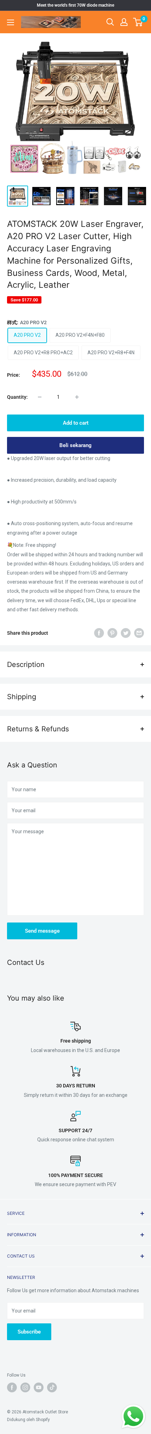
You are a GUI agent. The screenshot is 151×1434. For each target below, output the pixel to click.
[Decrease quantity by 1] (39, 397)
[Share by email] (139, 633)
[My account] (123, 22)
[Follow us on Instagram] (25, 1387)
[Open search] (110, 22)
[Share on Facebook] (99, 633)
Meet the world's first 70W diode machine (75, 5)
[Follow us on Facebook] (12, 1387)
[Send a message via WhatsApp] (133, 1416)
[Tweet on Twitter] (126, 633)
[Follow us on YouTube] (39, 1387)
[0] (138, 22)
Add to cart (75, 423)
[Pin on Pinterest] (112, 633)
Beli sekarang (75, 445)
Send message (42, 931)
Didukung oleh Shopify (28, 1419)
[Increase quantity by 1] (77, 397)
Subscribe (29, 1332)
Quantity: (17, 397)
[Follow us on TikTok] (52, 1387)
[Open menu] (10, 22)
